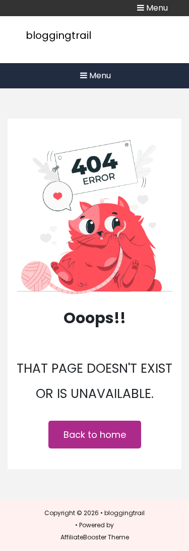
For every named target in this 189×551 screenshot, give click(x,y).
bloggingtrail (58, 35)
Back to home (95, 434)
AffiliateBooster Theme (94, 537)
